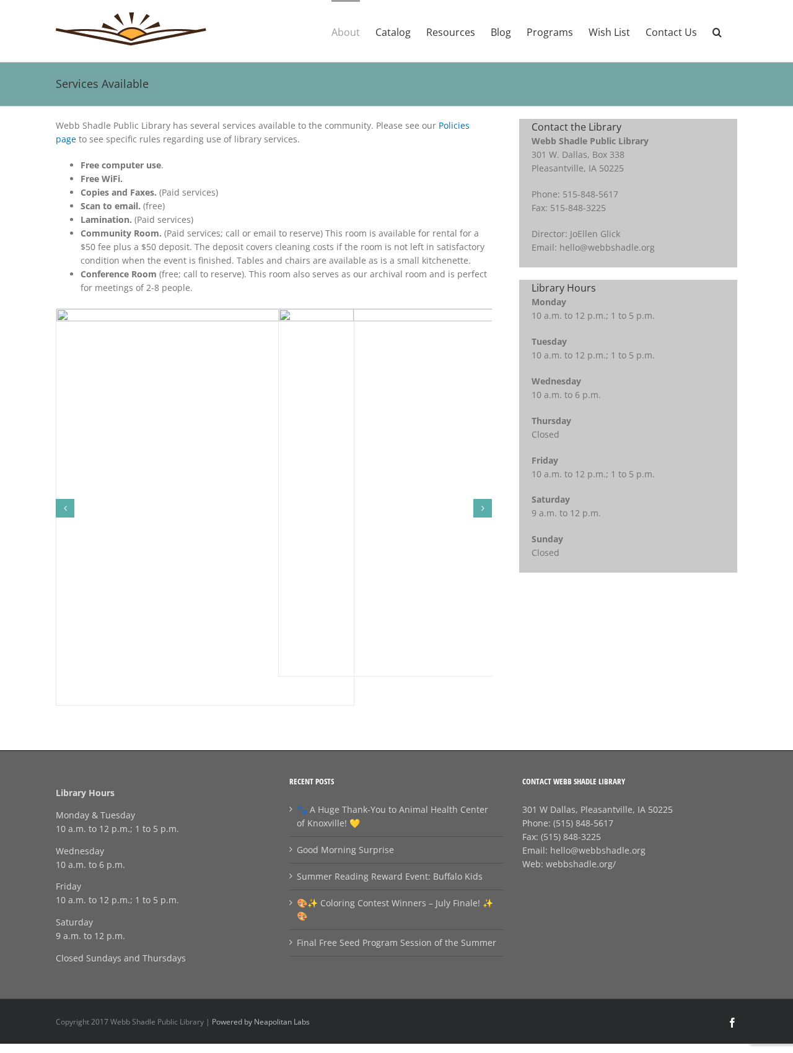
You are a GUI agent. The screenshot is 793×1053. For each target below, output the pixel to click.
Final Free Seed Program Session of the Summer (396, 942)
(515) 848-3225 (571, 837)
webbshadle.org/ (581, 864)
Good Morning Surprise (345, 850)
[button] (717, 31)
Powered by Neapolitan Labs (261, 1021)
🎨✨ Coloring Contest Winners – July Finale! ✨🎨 (395, 909)
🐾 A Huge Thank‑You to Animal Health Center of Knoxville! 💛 (392, 816)
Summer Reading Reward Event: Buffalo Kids (390, 876)
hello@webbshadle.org (598, 850)
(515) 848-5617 (583, 823)
